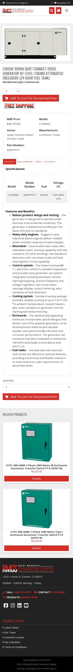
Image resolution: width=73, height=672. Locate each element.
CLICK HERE (51, 592)
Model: (43, 119)
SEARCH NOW (22, 597)
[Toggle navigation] (66, 10)
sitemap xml (32, 668)
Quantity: (8, 380)
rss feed (44, 668)
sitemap (20, 668)
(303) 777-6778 (18, 592)
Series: (11, 130)
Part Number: (15, 145)
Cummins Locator (14, 637)
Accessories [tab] (49, 161)
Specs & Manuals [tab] (25, 161)
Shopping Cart (61, 3)
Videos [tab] (38, 161)
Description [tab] (9, 161)
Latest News (11, 627)
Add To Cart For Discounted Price (33, 98)
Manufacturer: (48, 130)
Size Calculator (12, 642)
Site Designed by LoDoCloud (36, 660)
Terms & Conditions (15, 647)
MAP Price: (13, 119)
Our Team (10, 632)
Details (36, 478)
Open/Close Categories (17, 3)
